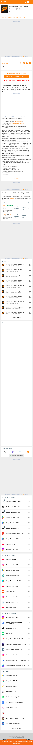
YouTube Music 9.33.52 (12, 559)
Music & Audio (6, 63)
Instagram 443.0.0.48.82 (12, 597)
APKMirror (6, 2)
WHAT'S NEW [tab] (4, 59)
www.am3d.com (18, 121)
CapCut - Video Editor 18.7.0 (13, 528)
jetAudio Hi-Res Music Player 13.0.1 (15, 280)
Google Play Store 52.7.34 (12, 523)
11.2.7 (5, 205)
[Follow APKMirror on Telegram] (20, 452)
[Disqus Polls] (16, 344)
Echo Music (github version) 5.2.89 (14, 533)
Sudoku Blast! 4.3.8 (11, 691)
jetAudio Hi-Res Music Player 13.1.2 (15, 264)
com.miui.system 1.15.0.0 (12, 575)
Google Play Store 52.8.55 (12, 570)
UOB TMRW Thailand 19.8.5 (13, 723)
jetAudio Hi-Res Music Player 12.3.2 (15, 301)
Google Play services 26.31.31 (13, 581)
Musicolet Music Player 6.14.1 (13, 697)
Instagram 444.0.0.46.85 (12, 655)
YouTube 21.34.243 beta (12, 586)
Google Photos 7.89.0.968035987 (14, 639)
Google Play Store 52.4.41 (12, 517)
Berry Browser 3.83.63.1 (12, 707)
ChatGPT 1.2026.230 (11, 628)
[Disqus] (16, 384)
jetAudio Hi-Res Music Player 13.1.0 (15, 275)
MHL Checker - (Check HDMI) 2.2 (14, 702)
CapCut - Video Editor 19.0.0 (13, 512)
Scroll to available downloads (18, 76)
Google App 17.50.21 (11, 686)
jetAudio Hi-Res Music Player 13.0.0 (15, 285)
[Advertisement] (16, 38)
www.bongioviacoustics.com (17, 123)
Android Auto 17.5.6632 (12, 602)
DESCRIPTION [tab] (13, 59)
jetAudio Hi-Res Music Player (14, 17)
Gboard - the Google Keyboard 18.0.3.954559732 (14, 623)
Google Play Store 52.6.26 (12, 539)
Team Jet (13, 12)
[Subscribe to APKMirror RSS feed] (28, 452)
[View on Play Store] (24, 63)
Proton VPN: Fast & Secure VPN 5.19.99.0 (16, 644)
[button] (20, 63)
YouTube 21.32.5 (10, 544)
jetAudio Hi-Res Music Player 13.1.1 (15, 269)
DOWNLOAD (20, 59)
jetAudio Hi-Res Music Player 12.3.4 (15, 291)
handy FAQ (11, 198)
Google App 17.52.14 (11, 675)
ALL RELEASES (28, 59)
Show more (15, 178)
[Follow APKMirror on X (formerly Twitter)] (5, 452)
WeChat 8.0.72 (10, 633)
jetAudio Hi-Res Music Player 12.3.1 (15, 307)
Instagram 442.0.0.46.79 (12, 565)
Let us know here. (20, 736)
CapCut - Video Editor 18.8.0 (13, 501)
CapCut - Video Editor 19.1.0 (13, 507)
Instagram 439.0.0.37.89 (12, 549)
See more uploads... (16, 317)
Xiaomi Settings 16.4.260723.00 (14, 649)
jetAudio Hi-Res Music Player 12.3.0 (15, 312)
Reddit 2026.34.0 (10, 591)
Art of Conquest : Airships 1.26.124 (15, 718)
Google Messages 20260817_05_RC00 (16, 660)
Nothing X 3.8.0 (10, 713)
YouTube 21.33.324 (11, 607)
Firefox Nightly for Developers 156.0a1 (15, 665)
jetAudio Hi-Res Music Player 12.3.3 (15, 296)
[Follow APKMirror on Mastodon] (13, 452)
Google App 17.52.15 (11, 681)
